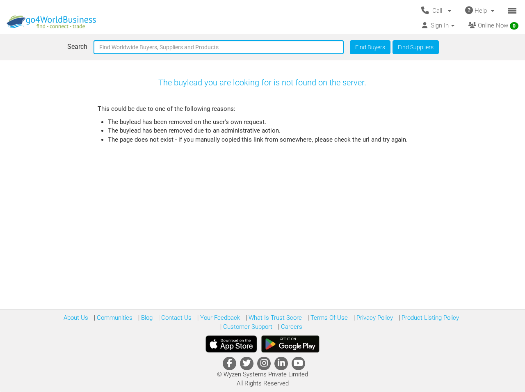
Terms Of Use (328, 317)
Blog (146, 317)
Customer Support (246, 326)
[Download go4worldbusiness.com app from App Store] (231, 344)
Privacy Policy (374, 317)
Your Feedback (219, 317)
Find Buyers (370, 47)
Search (77, 46)
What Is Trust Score (274, 317)
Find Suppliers (416, 47)
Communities (113, 317)
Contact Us (176, 317)
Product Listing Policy (429, 317)
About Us (76, 317)
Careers (290, 326)
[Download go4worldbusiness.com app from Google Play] (290, 344)
